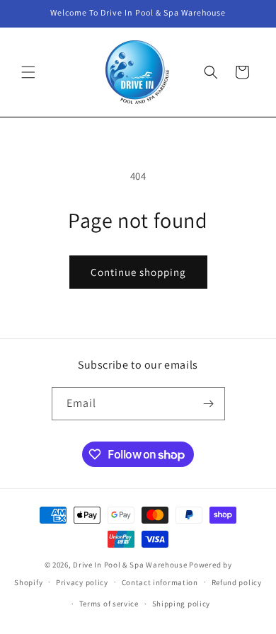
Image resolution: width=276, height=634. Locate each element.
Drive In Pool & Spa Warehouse (130, 565)
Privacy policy (82, 582)
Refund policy (237, 582)
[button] (28, 72)
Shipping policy (181, 604)
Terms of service (109, 604)
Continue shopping (138, 272)
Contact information (160, 582)
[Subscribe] (208, 403)
